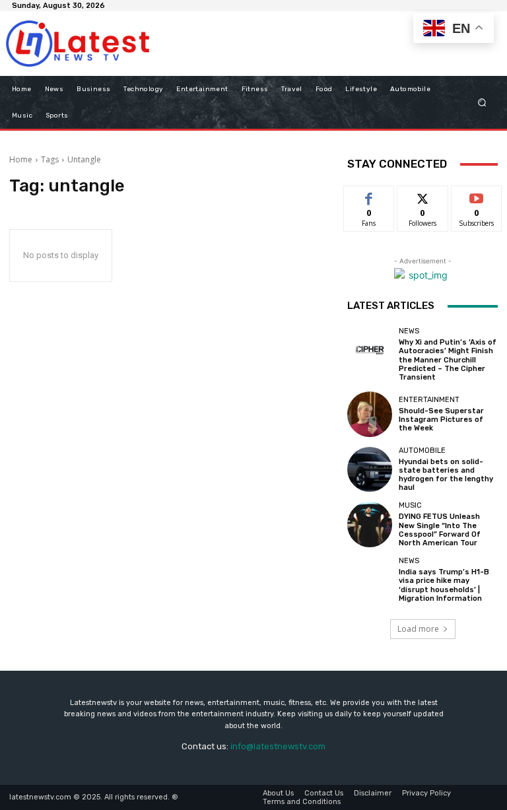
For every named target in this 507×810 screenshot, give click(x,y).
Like (369, 196)
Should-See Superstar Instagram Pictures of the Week (441, 419)
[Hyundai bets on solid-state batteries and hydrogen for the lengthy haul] (369, 469)
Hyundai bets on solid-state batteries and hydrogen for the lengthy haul (446, 474)
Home (20, 159)
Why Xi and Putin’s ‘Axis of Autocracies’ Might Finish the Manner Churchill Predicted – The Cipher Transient (447, 360)
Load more (418, 628)
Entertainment (429, 399)
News (409, 331)
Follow (422, 196)
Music (410, 505)
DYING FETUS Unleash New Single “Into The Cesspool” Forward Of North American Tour (440, 529)
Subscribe (476, 196)
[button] (482, 103)
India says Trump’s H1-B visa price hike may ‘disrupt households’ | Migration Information (444, 585)
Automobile (422, 450)
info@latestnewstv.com (277, 746)
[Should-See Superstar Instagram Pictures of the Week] (369, 413)
